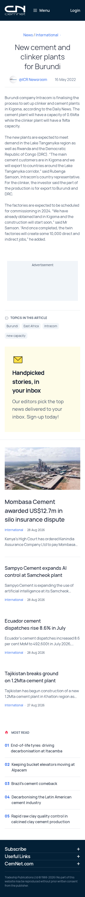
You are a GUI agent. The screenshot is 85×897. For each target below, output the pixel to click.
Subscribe (15, 849)
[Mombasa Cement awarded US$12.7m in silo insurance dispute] (42, 468)
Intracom (50, 326)
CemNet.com (19, 863)
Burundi (12, 326)
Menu (44, 10)
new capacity (16, 336)
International (47, 35)
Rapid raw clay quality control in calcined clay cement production (40, 818)
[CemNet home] (15, 10)
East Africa (31, 326)
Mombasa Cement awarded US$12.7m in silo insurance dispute (35, 511)
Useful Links (17, 856)
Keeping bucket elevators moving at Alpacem (43, 767)
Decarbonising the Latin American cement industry (42, 799)
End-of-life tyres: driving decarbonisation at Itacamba (36, 748)
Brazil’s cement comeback (34, 783)
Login (75, 10)
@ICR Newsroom (33, 79)
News (28, 35)
